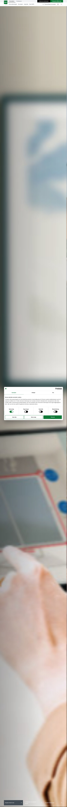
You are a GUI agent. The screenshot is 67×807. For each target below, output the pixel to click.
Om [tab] (53, 392)
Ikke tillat (14, 417)
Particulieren (11, 1)
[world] (58, 4)
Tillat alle (53, 417)
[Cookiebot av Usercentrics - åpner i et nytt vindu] (56, 389)
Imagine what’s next (9, 802)
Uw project (20, 4)
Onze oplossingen (13, 4)
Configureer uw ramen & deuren (30, 802)
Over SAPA (31, 4)
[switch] (26, 412)
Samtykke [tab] (14, 392)
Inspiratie (26, 4)
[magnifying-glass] (61, 4)
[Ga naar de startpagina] (5, 3)
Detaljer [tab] (33, 392)
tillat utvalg (33, 417)
